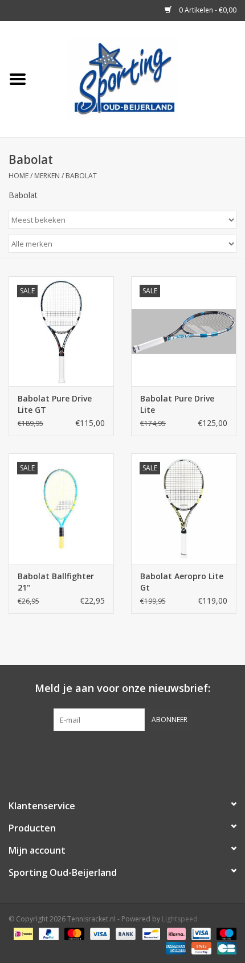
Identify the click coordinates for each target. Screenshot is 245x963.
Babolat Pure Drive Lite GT (55, 404)
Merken (47, 176)
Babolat (81, 176)
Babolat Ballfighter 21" (56, 582)
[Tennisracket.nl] (140, 78)
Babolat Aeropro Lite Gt (181, 582)
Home (18, 176)
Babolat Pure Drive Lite (177, 404)
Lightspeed (180, 919)
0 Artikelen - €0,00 (206, 10)
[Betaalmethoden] (22, 933)
